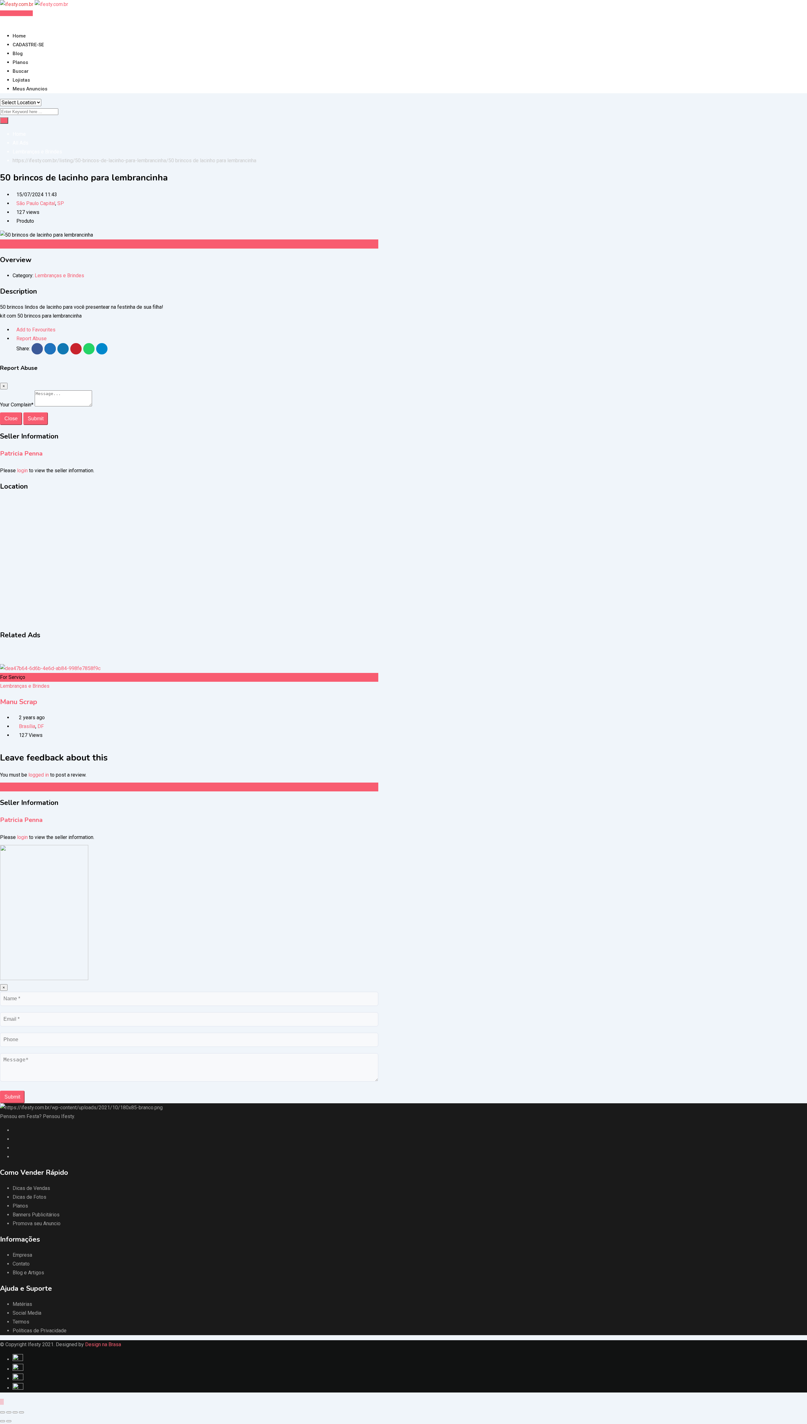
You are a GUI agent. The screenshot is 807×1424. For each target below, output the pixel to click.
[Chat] (7, 22)
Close (11, 418)
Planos (20, 62)
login (22, 471)
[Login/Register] (2, 22)
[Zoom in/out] (21, 1412)
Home (19, 36)
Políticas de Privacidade (40, 1331)
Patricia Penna (21, 453)
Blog (18, 53)
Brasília (27, 726)
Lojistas (21, 80)
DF (41, 726)
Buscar (21, 71)
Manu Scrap (18, 702)
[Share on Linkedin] (63, 348)
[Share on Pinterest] (76, 348)
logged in (38, 775)
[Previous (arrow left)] (2, 1421)
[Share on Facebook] (37, 348)
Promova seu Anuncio (37, 1223)
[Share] (8, 1412)
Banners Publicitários (36, 1215)
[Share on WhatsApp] (89, 348)
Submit (36, 418)
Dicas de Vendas (31, 1188)
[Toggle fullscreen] (15, 1412)
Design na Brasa (103, 1344)
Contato (21, 1264)
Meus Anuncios (30, 89)
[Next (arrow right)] (8, 1421)
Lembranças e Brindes (59, 275)
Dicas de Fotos (29, 1197)
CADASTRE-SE (28, 45)
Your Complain (16, 405)
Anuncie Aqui (18, 13)
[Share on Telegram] (101, 348)
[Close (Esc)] (2, 1412)
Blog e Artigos (28, 1273)
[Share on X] (50, 348)
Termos (21, 1322)
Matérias (22, 1304)
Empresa (22, 1255)
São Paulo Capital (35, 203)
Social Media (27, 1313)
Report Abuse (31, 339)
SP (60, 203)
